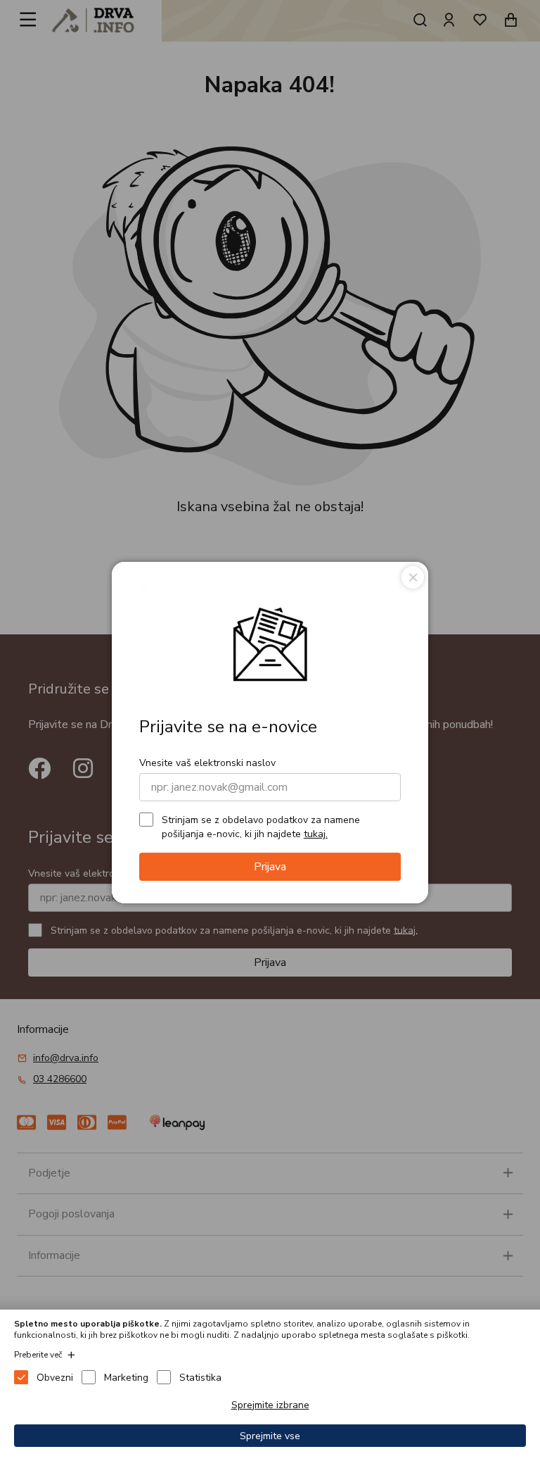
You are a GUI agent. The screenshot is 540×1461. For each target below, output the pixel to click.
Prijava (270, 866)
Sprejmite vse (270, 1436)
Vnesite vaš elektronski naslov (207, 763)
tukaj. (316, 834)
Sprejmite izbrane (270, 1405)
